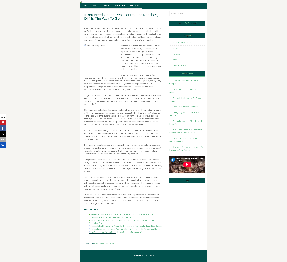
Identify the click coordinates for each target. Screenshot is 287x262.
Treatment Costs (179, 65)
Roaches (112, 243)
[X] (3, 134)
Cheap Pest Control (101, 243)
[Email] (3, 139)
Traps (174, 60)
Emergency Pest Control (182, 42)
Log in (151, 256)
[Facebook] (3, 128)
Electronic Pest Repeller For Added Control (144, 226)
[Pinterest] (3, 122)
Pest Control (177, 48)
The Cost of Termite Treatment (129, 232)
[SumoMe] (3, 145)
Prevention (97, 241)
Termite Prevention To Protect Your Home (142, 229)
